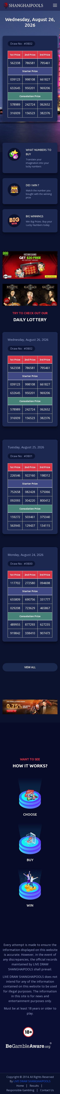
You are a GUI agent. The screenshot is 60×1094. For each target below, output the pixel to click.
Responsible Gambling (20, 1090)
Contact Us (47, 1090)
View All (30, 667)
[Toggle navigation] (55, 5)
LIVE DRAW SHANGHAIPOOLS (32, 1081)
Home (20, 1086)
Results (34, 1086)
